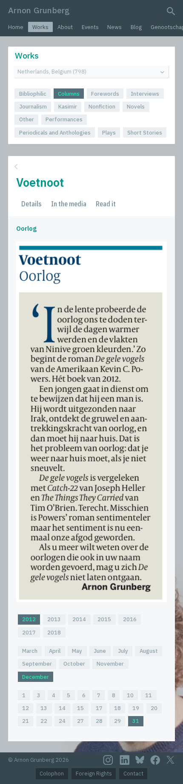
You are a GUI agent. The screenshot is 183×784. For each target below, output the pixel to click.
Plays (109, 132)
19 (135, 708)
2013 (54, 619)
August (149, 651)
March (29, 651)
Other (26, 119)
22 (43, 721)
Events (90, 27)
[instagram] (108, 760)
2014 (79, 619)
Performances (64, 119)
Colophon (52, 773)
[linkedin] (124, 760)
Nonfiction (102, 106)
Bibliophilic (32, 93)
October (74, 663)
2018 (54, 632)
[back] (90, 167)
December (35, 677)
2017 (29, 632)
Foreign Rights (94, 773)
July (123, 651)
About (65, 27)
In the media (68, 204)
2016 (130, 619)
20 (154, 708)
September (37, 663)
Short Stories (144, 132)
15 (80, 708)
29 (117, 721)
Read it (106, 204)
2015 (104, 619)
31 (135, 721)
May (77, 651)
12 (25, 708)
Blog (136, 27)
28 (99, 721)
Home (15, 27)
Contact (133, 773)
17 (99, 708)
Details (31, 204)
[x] (170, 759)
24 (62, 721)
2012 (29, 619)
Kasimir (67, 106)
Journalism (33, 106)
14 (62, 708)
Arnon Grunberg (39, 10)
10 (130, 695)
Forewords (105, 93)
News (114, 27)
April (54, 651)
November (110, 663)
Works (40, 27)
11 (148, 695)
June (100, 651)
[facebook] (155, 760)
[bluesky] (139, 759)
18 (117, 708)
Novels (136, 106)
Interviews (145, 93)
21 (25, 721)
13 (43, 708)
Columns (69, 93)
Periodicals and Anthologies (55, 132)
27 (80, 721)
